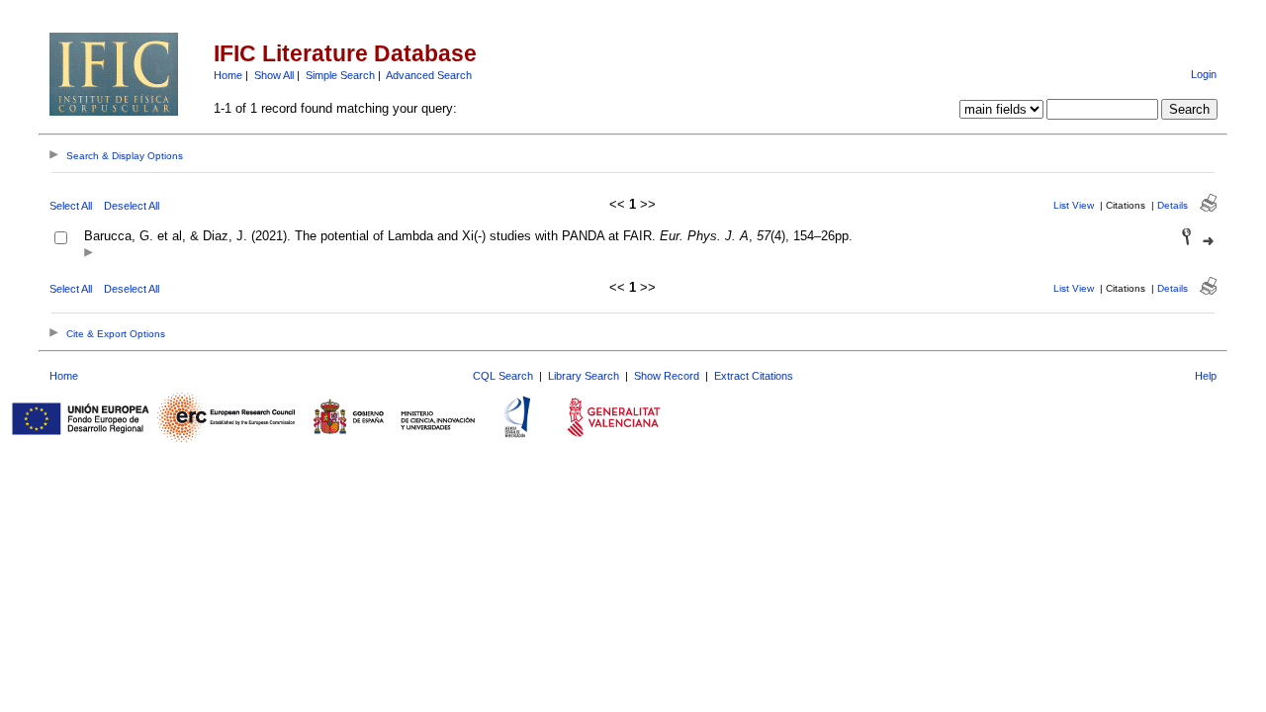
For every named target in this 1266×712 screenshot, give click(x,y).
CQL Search (503, 376)
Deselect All (131, 206)
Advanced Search (429, 75)
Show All (274, 75)
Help (1206, 376)
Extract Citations (753, 376)
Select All (70, 206)
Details (1172, 205)
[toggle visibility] (88, 253)
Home (228, 75)
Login (1204, 74)
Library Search (583, 376)
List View (1073, 205)
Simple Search (340, 75)
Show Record (666, 376)
